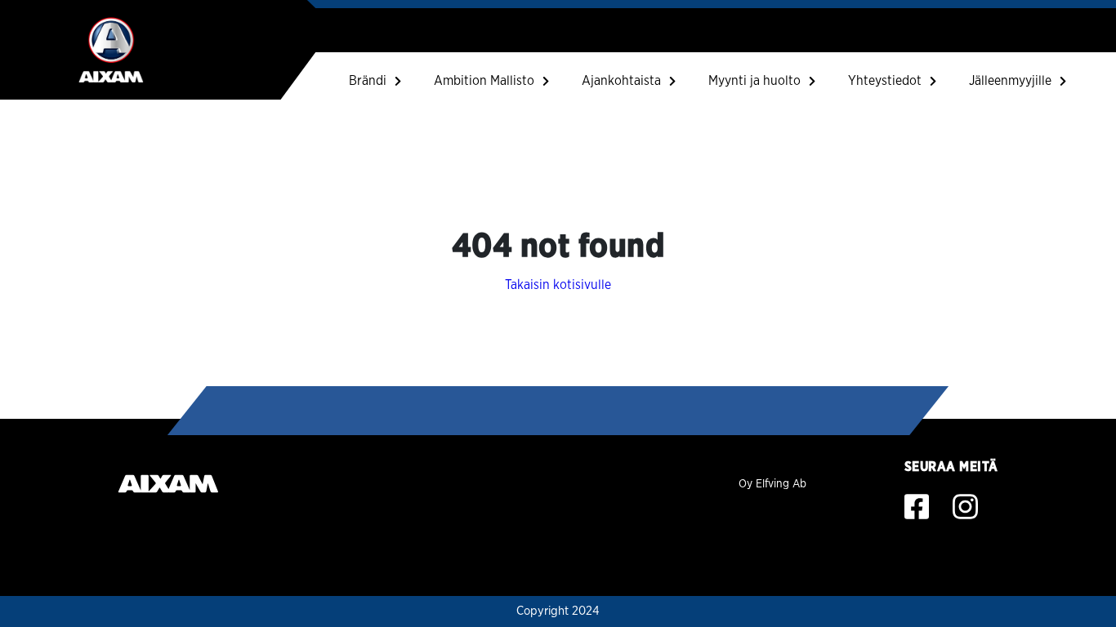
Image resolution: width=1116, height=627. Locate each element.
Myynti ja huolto (754, 80)
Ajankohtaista (621, 80)
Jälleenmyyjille (1010, 80)
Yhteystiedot (885, 80)
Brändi (367, 80)
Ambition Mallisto (484, 80)
